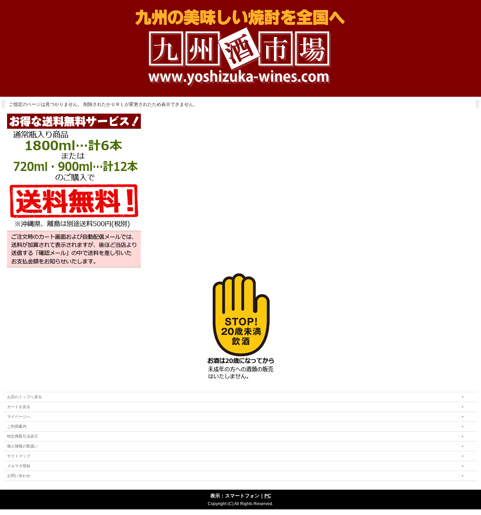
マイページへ (18, 416)
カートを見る (18, 407)
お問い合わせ (18, 475)
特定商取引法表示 (22, 436)
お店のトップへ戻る (24, 397)
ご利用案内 (16, 426)
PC (267, 495)
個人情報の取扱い (22, 446)
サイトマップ (18, 456)
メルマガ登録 (18, 466)
